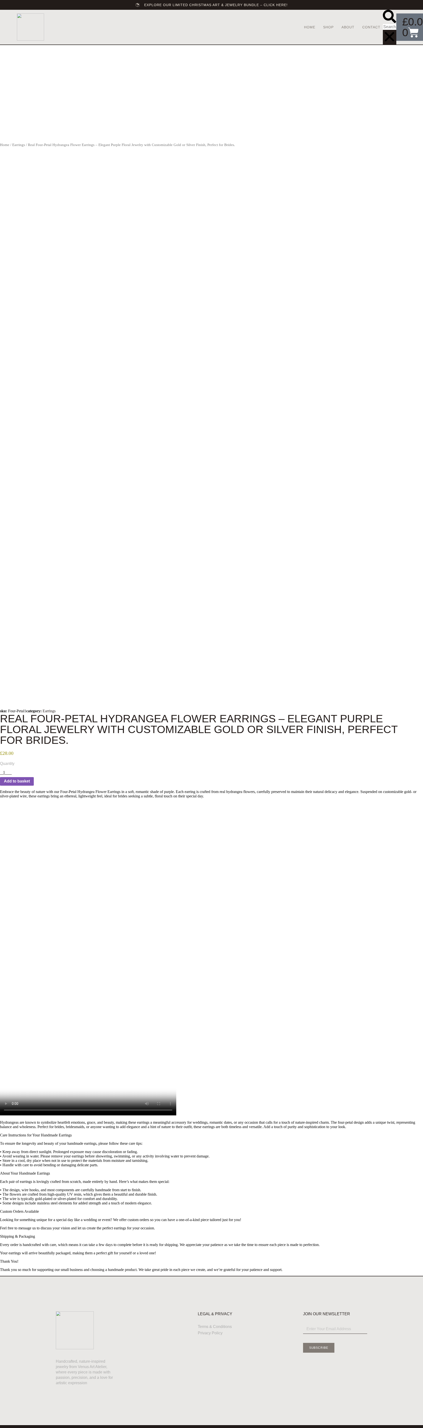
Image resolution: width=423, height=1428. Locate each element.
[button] (389, 17)
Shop (328, 27)
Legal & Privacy (215, 1314)
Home (309, 27)
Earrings (18, 145)
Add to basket (17, 781)
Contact (371, 27)
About (347, 27)
